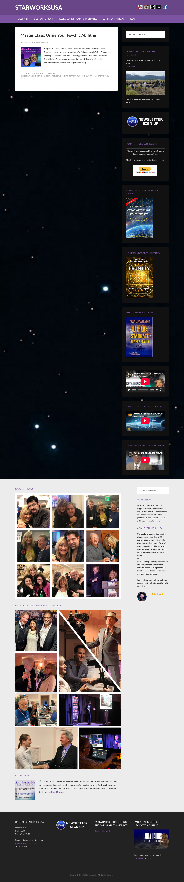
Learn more (130, 66)
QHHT (82, 76)
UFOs (23, 79)
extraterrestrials (72, 76)
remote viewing (101, 76)
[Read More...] (57, 792)
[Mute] (157, 389)
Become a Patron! (102, 831)
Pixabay (152, 858)
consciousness (38, 76)
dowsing (60, 76)
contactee (50, 76)
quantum (90, 76)
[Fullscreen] (161, 389)
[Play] (129, 389)
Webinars (51, 73)
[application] (145, 381)
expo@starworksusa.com (25, 843)
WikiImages (139, 858)
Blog (33, 73)
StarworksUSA (38, 7)
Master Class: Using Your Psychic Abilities (59, 35)
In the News (41, 73)
